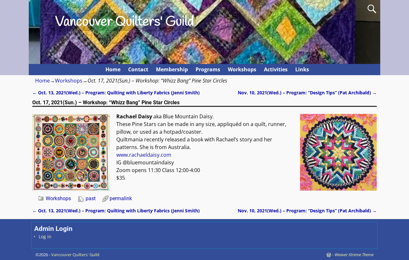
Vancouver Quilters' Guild (124, 22)
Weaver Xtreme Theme (354, 254)
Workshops (242, 69)
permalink (121, 198)
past (91, 198)
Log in (45, 236)
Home (112, 69)
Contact (138, 69)
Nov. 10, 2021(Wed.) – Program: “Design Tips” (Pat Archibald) (307, 93)
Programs (208, 69)
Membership (172, 69)
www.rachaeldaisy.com (143, 154)
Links (302, 69)
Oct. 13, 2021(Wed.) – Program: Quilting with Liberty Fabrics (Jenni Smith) (116, 93)
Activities (276, 69)
